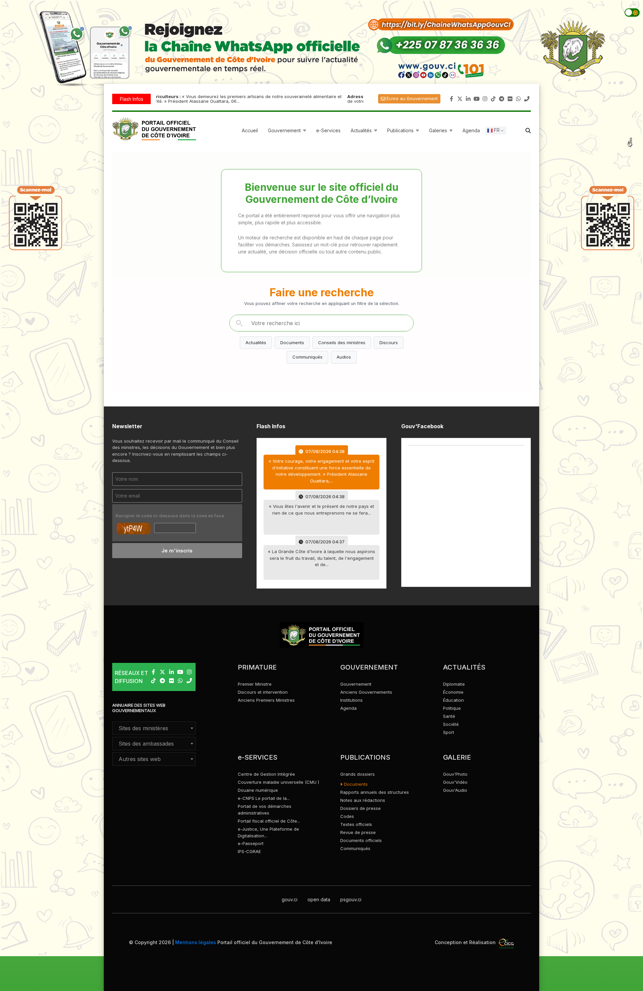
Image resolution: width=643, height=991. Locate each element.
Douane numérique (258, 790)
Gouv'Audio (455, 790)
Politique (452, 708)
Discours (388, 342)
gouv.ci (289, 899)
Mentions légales (195, 942)
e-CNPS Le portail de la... (264, 798)
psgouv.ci (350, 899)
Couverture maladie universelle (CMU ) (278, 782)
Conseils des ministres (341, 342)
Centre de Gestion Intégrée (266, 774)
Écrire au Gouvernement (412, 98)
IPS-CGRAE (249, 851)
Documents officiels (361, 840)
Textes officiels (356, 824)
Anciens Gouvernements (366, 692)
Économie (453, 692)
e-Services (328, 130)
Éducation (453, 700)
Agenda (471, 130)
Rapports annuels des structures (374, 792)
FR (496, 130)
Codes (347, 816)
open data (318, 899)
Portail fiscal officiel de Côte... (269, 821)
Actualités (365, 130)
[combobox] (154, 728)
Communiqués (307, 357)
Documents (292, 342)
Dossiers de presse (360, 808)
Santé (449, 716)
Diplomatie (454, 684)
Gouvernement (355, 684)
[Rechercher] (239, 323)
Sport (448, 732)
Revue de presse (358, 832)
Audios (344, 357)
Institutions (351, 700)
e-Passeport (251, 843)
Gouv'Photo (455, 774)
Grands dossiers (357, 774)
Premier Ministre (255, 684)
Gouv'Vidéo (455, 782)
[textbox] (154, 728)
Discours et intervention (263, 692)
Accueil (250, 130)
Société (451, 724)
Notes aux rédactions (362, 800)
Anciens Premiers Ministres (266, 700)
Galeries (441, 130)
